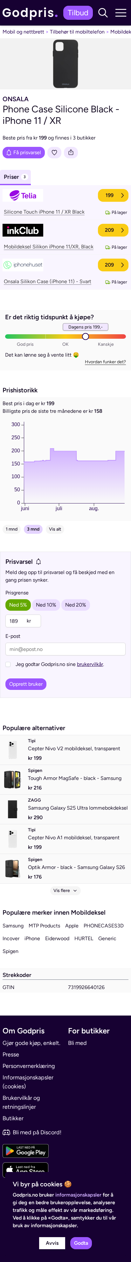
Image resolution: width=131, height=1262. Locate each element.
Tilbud (78, 12)
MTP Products (44, 926)
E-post (12, 636)
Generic (107, 938)
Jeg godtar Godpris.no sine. (60, 664)
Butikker (13, 1118)
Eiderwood (57, 938)
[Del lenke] (71, 152)
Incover (11, 938)
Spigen (10, 951)
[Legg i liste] (54, 152)
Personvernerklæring (29, 1065)
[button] (103, 12)
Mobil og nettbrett (23, 32)
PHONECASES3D (104, 926)
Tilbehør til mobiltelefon (77, 32)
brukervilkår (90, 664)
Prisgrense (17, 593)
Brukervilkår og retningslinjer (21, 1102)
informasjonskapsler (78, 1195)
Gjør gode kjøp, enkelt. (31, 1043)
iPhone (32, 938)
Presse (11, 1054)
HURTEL (83, 938)
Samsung (13, 926)
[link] (32, 12)
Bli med (77, 1043)
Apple (72, 926)
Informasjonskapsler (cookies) (28, 1082)
